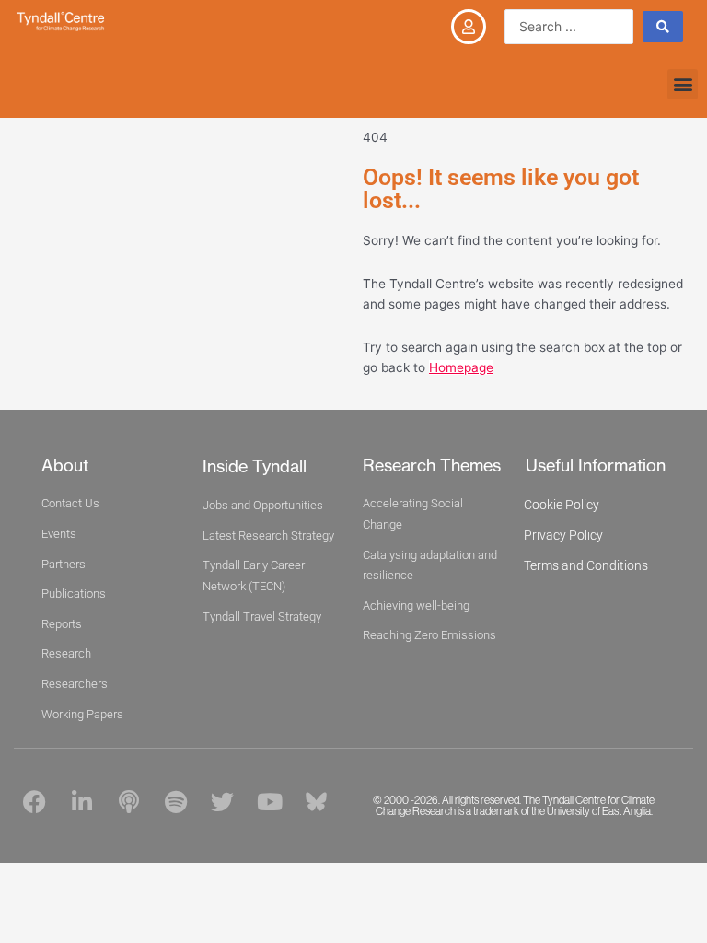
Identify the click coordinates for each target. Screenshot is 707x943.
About (64, 465)
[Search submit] (663, 26)
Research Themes (432, 465)
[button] (682, 84)
